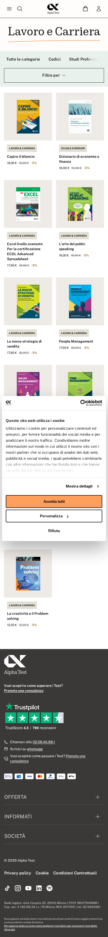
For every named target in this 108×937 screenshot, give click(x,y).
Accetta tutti (54, 501)
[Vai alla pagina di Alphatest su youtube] (28, 888)
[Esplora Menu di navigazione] (9, 9)
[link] (98, 9)
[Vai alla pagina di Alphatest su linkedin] (39, 888)
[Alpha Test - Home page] (53, 9)
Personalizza (51, 516)
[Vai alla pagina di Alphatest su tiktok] (7, 888)
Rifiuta (54, 531)
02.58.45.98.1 (44, 742)
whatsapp (35, 749)
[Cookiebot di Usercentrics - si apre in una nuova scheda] (80, 403)
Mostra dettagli (79, 486)
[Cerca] (20, 9)
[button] (85, 9)
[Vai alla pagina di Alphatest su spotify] (49, 888)
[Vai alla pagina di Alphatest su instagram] (18, 888)
